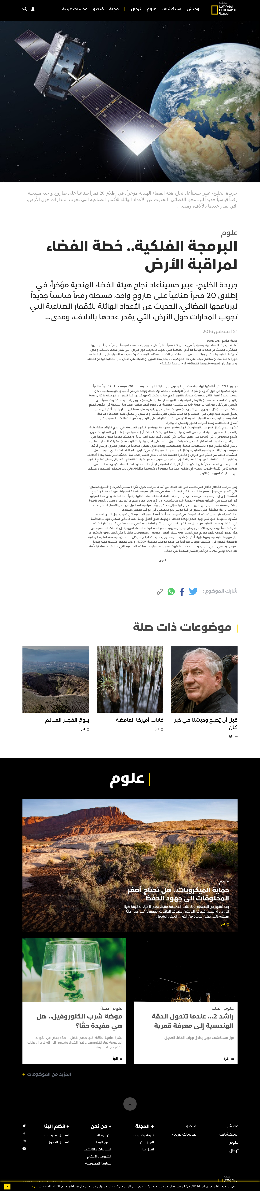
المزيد (35, 1186)
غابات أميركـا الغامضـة (139, 720)
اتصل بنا (148, 1149)
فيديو (98, 9)
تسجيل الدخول (58, 1142)
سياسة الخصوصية (98, 1163)
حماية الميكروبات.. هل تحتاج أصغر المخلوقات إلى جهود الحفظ (178, 894)
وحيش (193, 9)
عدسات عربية (74, 9)
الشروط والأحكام (99, 1156)
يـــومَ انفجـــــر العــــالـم (67, 720)
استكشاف (171, 9)
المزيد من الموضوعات (49, 1074)
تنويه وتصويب (143, 1135)
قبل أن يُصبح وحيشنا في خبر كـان (206, 724)
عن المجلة (104, 1135)
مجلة (114, 9)
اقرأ (231, 737)
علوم (151, 9)
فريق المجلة (103, 1142)
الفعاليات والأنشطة (97, 1149)
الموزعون (147, 1142)
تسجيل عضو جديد (56, 1135)
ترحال (136, 9)
